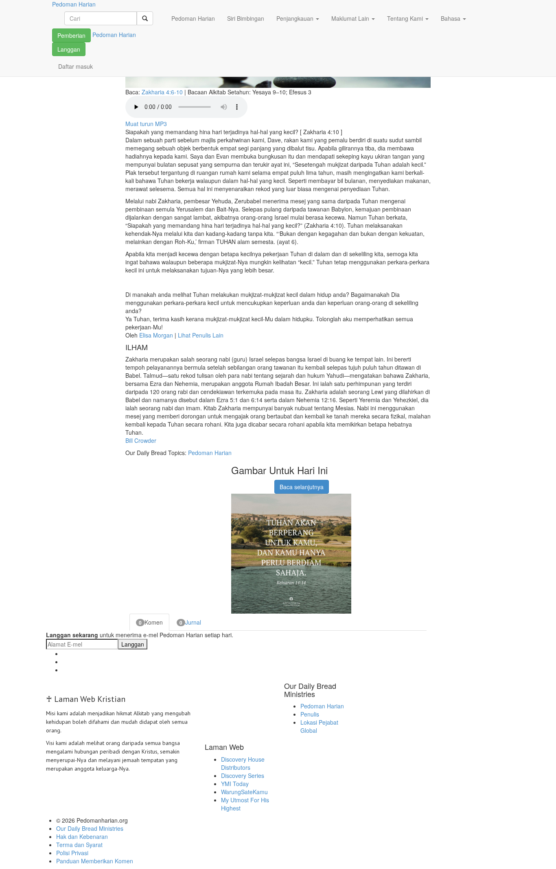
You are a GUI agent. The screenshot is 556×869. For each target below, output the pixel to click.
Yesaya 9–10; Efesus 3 (281, 92)
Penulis (309, 714)
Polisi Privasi (72, 853)
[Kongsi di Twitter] (257, 483)
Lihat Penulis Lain (200, 335)
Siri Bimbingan (245, 18)
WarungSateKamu (244, 792)
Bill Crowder (140, 440)
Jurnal (190, 622)
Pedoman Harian (193, 18)
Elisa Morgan (156, 335)
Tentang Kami (406, 18)
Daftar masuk (75, 66)
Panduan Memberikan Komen (94, 861)
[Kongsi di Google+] (246, 483)
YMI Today (235, 784)
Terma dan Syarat (79, 845)
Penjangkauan (295, 18)
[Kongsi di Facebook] (236, 483)
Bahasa (451, 18)
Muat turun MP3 (146, 124)
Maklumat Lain (351, 18)
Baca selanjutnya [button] (302, 487)
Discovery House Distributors (243, 763)
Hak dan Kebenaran (82, 836)
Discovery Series (242, 775)
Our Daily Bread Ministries (89, 828)
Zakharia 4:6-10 (162, 92)
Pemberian (71, 35)
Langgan (68, 49)
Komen (151, 622)
